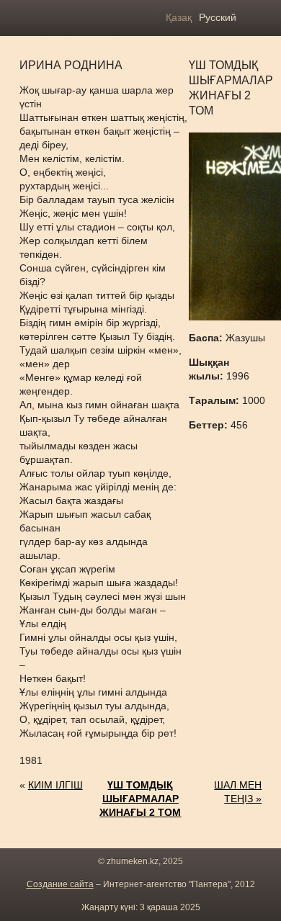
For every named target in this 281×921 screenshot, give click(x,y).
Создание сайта (60, 884)
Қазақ (179, 17)
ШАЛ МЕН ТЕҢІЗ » (238, 791)
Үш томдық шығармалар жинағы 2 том (140, 798)
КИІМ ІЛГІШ (55, 785)
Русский (217, 17)
